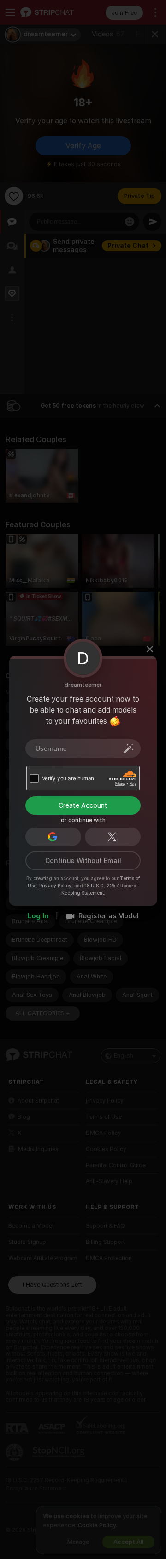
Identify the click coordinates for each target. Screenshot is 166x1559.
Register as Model (108, 916)
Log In (37, 916)
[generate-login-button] (128, 748)
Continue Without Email (83, 860)
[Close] (150, 649)
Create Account (83, 805)
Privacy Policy (55, 885)
